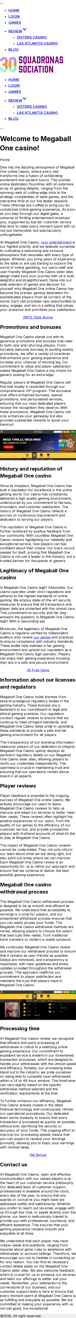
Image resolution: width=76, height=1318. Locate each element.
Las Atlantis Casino (37, 43)
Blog (13, 50)
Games (14, 23)
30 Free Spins (38, 670)
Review (15, 31)
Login (14, 17)
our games (42, 637)
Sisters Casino (32, 37)
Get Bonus (38, 1155)
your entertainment (56, 242)
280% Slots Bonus (38, 317)
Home (13, 10)
